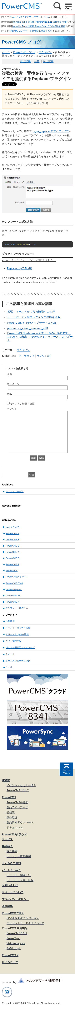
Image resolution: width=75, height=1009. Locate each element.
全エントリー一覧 (14, 491)
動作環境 (12, 817)
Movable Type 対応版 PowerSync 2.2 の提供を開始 (38, 26)
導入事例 (12, 851)
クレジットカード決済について (25, 923)
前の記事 (25, 61)
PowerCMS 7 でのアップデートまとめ (30, 17)
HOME (6, 780)
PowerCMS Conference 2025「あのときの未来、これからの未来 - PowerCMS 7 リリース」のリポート (40, 337)
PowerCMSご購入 (13, 913)
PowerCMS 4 (12, 552)
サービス (7, 839)
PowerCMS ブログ (24, 52)
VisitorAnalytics (14, 589)
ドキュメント (15, 827)
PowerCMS (9, 797)
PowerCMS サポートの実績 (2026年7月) (31, 31)
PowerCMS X (12, 602)
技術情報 (10, 621)
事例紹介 (7, 846)
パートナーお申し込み (20, 880)
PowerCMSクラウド (16, 577)
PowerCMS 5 (12, 546)
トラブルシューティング (18, 660)
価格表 (11, 812)
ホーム (6, 52)
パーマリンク (26, 356)
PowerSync (12, 570)
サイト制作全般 (13, 641)
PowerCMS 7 (12, 533)
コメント (12, 409)
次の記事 (48, 61)
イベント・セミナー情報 (18, 628)
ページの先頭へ (66, 771)
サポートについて (12, 892)
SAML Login (14, 948)
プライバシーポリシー (15, 899)
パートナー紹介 (11, 870)
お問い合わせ (10, 885)
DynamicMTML (13, 595)
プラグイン (45, 52)
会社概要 (7, 906)
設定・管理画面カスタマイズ (20, 647)
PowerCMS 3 (12, 558)
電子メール (13, 384)
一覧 (36, 61)
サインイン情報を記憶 (22, 403)
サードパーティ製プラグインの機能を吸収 (34, 317)
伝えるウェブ (12, 527)
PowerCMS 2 (12, 564)
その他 (9, 667)
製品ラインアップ (17, 807)
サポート (10, 654)
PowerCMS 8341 (14, 583)
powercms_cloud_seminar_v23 (27, 328)
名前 (9, 374)
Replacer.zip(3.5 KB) (19, 268)
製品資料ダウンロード (20, 822)
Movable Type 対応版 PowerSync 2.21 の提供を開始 (39, 21)
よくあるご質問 (11, 863)
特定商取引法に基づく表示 (23, 918)
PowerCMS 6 (12, 539)
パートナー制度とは (19, 875)
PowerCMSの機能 (17, 802)
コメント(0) (43, 356)
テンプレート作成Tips (17, 608)
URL (9, 393)
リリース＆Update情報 (17, 634)
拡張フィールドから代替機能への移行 (31, 311)
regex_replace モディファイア (51, 131)
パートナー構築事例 (19, 856)
